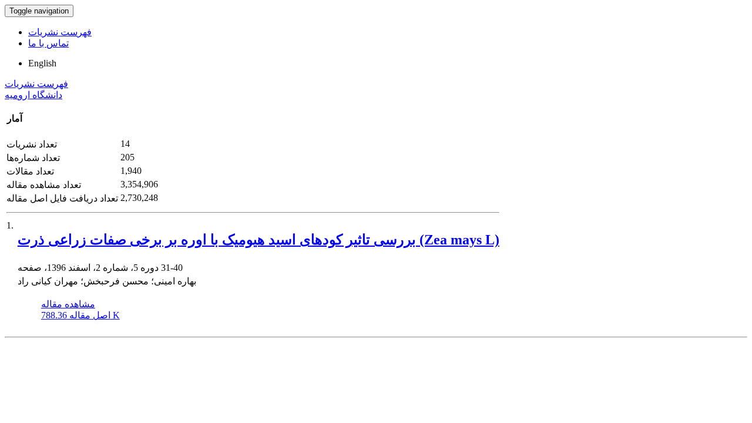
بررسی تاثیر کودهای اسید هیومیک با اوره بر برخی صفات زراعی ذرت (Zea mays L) (258, 239)
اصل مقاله (80, 315)
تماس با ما (48, 43)
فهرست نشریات (60, 32)
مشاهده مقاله (68, 304)
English (42, 63)
